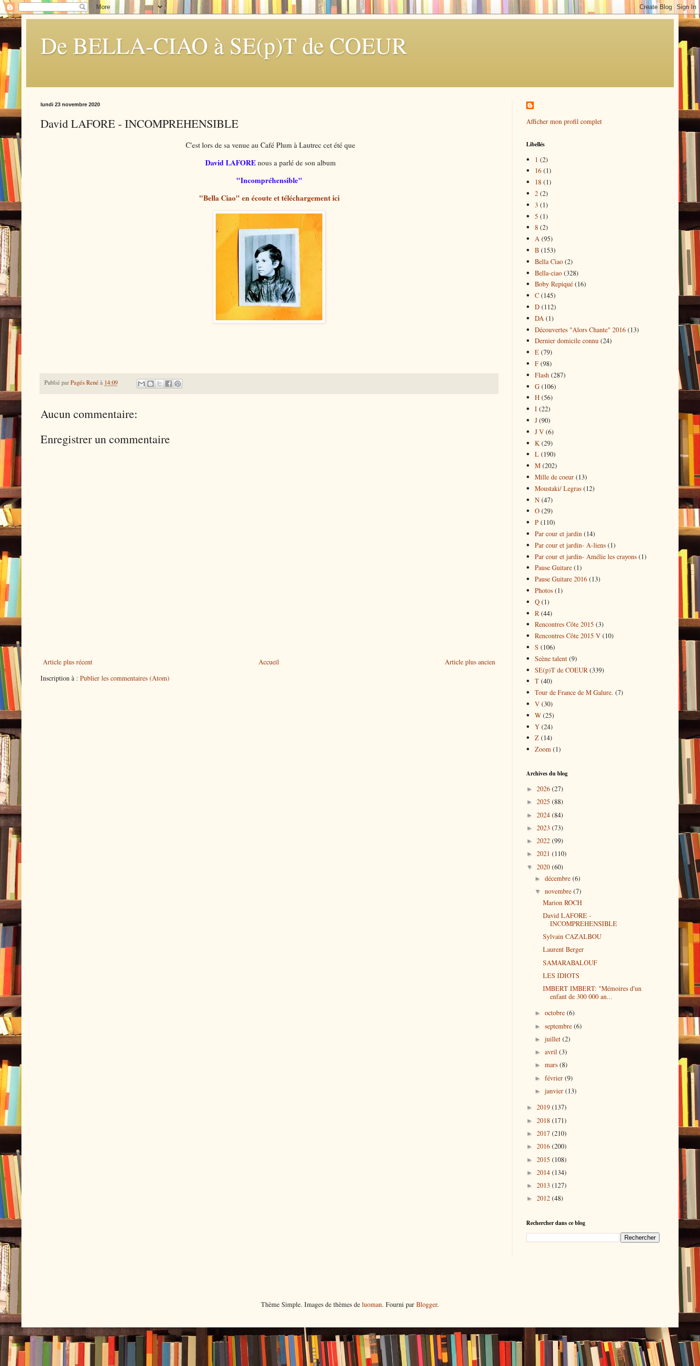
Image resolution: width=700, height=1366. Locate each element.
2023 (544, 827)
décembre (558, 878)
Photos (544, 590)
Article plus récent (67, 661)
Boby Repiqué (554, 283)
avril (552, 1051)
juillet (553, 1038)
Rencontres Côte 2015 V (567, 635)
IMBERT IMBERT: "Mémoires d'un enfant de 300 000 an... (592, 992)
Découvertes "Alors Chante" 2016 (580, 329)
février (555, 1077)
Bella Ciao (549, 261)
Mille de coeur (554, 476)
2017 (544, 1133)
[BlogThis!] (150, 383)
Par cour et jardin (558, 533)
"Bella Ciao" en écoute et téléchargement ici (269, 198)
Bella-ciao (548, 272)
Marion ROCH (562, 902)
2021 (544, 853)
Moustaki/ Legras (558, 488)
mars (552, 1064)
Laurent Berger (563, 949)
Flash (542, 374)
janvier (555, 1090)
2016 (544, 1146)
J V (539, 431)
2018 (544, 1120)
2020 (544, 866)
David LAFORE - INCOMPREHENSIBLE (580, 919)
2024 (544, 814)
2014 (544, 1172)
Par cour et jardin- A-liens (570, 545)
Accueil (269, 661)
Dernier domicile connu (567, 340)
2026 (544, 788)
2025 (544, 801)
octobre (556, 1012)
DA (539, 318)
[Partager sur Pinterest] (177, 383)
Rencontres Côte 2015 (564, 624)
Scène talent (551, 658)
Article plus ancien (470, 661)
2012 (544, 1198)
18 (538, 181)
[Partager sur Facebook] (168, 383)
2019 (544, 1106)
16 (538, 170)
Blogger (426, 1304)
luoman (372, 1304)
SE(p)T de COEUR (561, 669)
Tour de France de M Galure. (574, 692)
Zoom (543, 749)
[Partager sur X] (159, 383)
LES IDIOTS (561, 975)
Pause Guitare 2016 (561, 578)
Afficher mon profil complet (564, 121)
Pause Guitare (553, 567)
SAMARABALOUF (570, 962)
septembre (559, 1025)
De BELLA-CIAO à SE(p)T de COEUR (223, 45)
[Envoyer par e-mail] (141, 383)
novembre (559, 891)
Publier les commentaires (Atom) (125, 678)
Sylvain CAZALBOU (572, 936)
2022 (544, 840)
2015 (544, 1159)
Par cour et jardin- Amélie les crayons (586, 556)
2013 (544, 1185)
